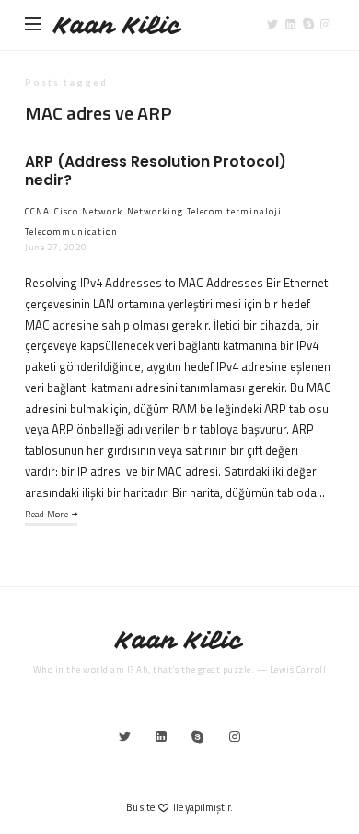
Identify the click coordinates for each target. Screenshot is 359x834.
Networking (155, 211)
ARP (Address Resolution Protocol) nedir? (155, 171)
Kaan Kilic (117, 25)
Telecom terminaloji (234, 211)
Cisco (66, 211)
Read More (46, 514)
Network (102, 211)
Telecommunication (71, 231)
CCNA (37, 211)
